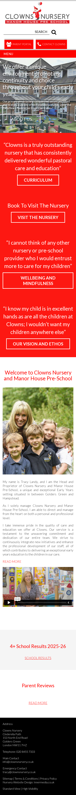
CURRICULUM (38, 180)
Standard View (11, 788)
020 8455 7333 (25, 751)
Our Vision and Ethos (38, 343)
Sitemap (8, 778)
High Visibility (30, 788)
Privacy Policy (48, 778)
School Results (38, 658)
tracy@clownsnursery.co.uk (19, 772)
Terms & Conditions (26, 778)
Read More (38, 703)
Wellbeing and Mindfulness (38, 280)
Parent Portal (21, 44)
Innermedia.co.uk (44, 782)
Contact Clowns (53, 44)
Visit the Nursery (38, 217)
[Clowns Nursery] (39, 3)
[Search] (53, 31)
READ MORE (12, 561)
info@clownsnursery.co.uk (18, 761)
